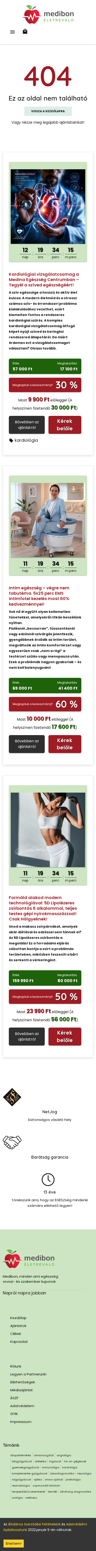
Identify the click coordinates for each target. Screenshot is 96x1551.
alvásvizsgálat (44, 1455)
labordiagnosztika (62, 1473)
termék (52, 1491)
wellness (31, 1498)
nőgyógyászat (21, 1479)
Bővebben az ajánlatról (27, 424)
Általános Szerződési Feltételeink (34, 1524)
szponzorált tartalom (46, 1485)
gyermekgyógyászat (25, 1467)
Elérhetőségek (22, 1382)
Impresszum (20, 1421)
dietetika (40, 1461)
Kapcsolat (19, 1341)
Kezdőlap (18, 1317)
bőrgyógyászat (22, 1461)
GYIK (14, 1413)
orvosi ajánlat (54, 1479)
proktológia (73, 1479)
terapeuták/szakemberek (28, 1491)
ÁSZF (14, 1397)
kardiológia (26, 440)
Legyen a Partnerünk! (28, 1374)
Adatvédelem (22, 1405)
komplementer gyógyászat (29, 1473)
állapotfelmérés (20, 1455)
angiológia (64, 1455)
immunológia (50, 1467)
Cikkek (15, 1333)
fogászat (55, 1461)
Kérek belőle (65, 425)
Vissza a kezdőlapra (48, 111)
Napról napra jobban (24, 1293)
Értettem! (13, 1543)
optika (38, 1479)
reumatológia (21, 1485)
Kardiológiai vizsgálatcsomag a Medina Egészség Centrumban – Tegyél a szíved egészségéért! (44, 279)
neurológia (84, 1473)
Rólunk (15, 1366)
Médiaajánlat (21, 1390)
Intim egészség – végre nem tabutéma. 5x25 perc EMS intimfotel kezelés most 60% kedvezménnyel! (39, 596)
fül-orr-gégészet (75, 1461)
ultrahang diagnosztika (75, 1491)
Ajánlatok (18, 1325)
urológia (17, 1498)
